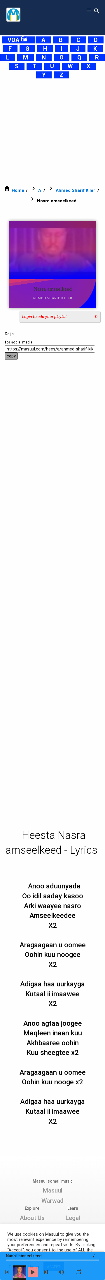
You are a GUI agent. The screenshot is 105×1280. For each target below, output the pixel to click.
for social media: (19, 342)
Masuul (52, 1190)
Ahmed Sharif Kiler (75, 190)
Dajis (9, 334)
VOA (18, 39)
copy (11, 356)
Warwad (52, 1200)
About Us (32, 1217)
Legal (72, 1217)
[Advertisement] (52, 131)
